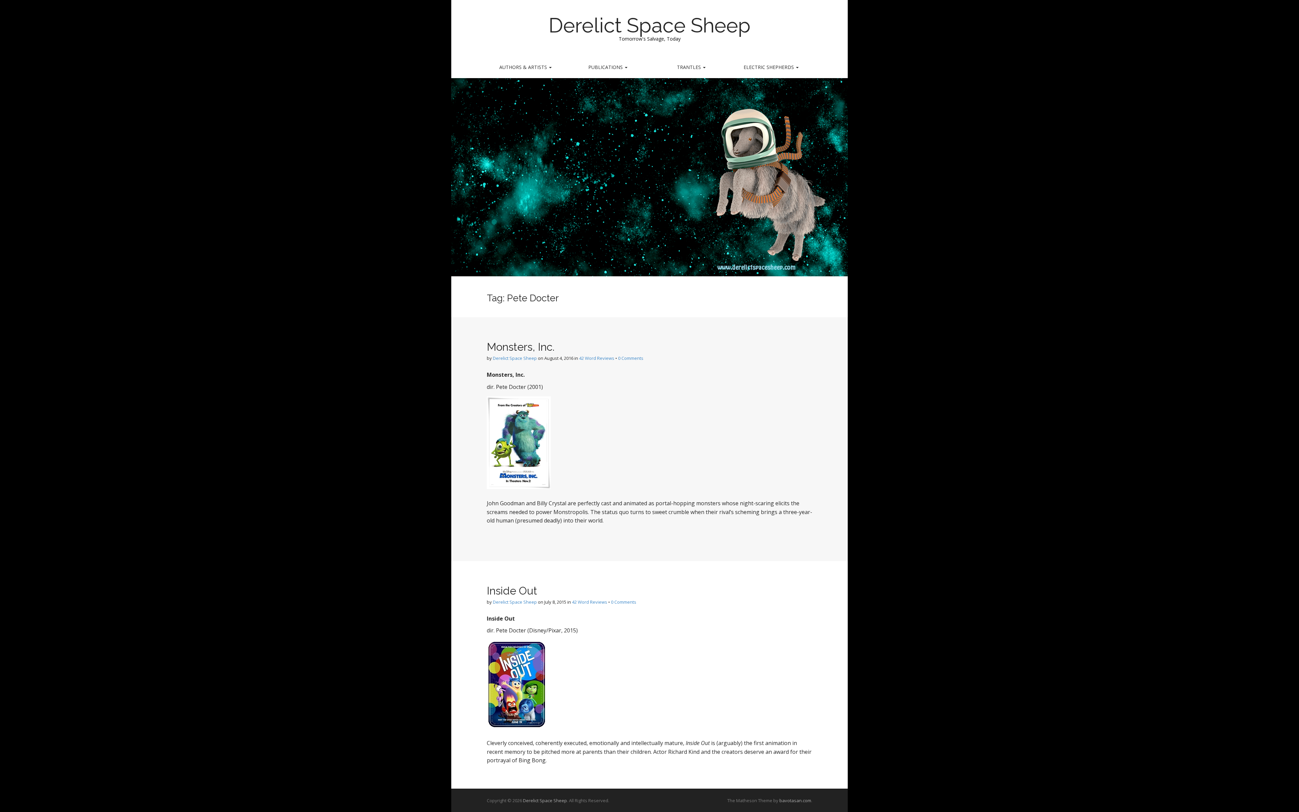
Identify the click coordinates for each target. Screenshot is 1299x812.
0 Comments (630, 358)
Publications (606, 67)
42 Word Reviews (596, 358)
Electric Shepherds (769, 67)
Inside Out (512, 590)
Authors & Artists (523, 67)
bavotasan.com (795, 800)
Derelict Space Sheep (650, 25)
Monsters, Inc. (520, 347)
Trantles (689, 67)
